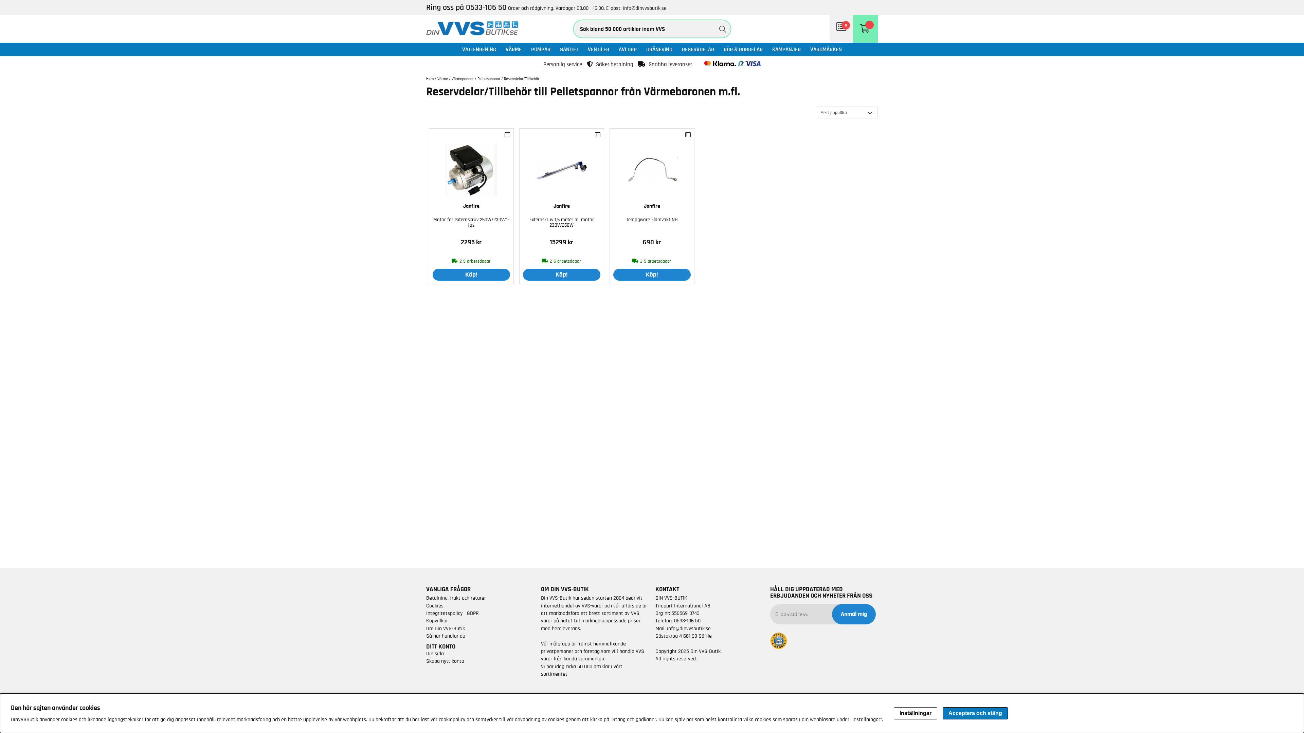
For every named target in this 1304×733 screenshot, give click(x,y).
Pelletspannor (488, 79)
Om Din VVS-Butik (445, 628)
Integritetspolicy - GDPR (452, 613)
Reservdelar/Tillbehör (521, 79)
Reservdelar (698, 49)
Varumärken (826, 49)
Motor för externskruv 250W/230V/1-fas (471, 222)
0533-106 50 (687, 620)
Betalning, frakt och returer (456, 598)
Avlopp (628, 49)
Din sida (435, 653)
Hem (430, 79)
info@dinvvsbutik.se (645, 8)
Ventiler (598, 49)
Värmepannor (463, 79)
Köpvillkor (437, 620)
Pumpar (540, 49)
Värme (514, 49)
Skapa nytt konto (445, 661)
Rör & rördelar (743, 49)
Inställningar (915, 713)
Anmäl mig (854, 614)
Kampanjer (786, 49)
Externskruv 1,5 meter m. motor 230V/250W (561, 222)
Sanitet (569, 49)
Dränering (659, 49)
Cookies (434, 605)
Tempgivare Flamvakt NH (652, 219)
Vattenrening (479, 49)
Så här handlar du (445, 636)
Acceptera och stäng (975, 713)
